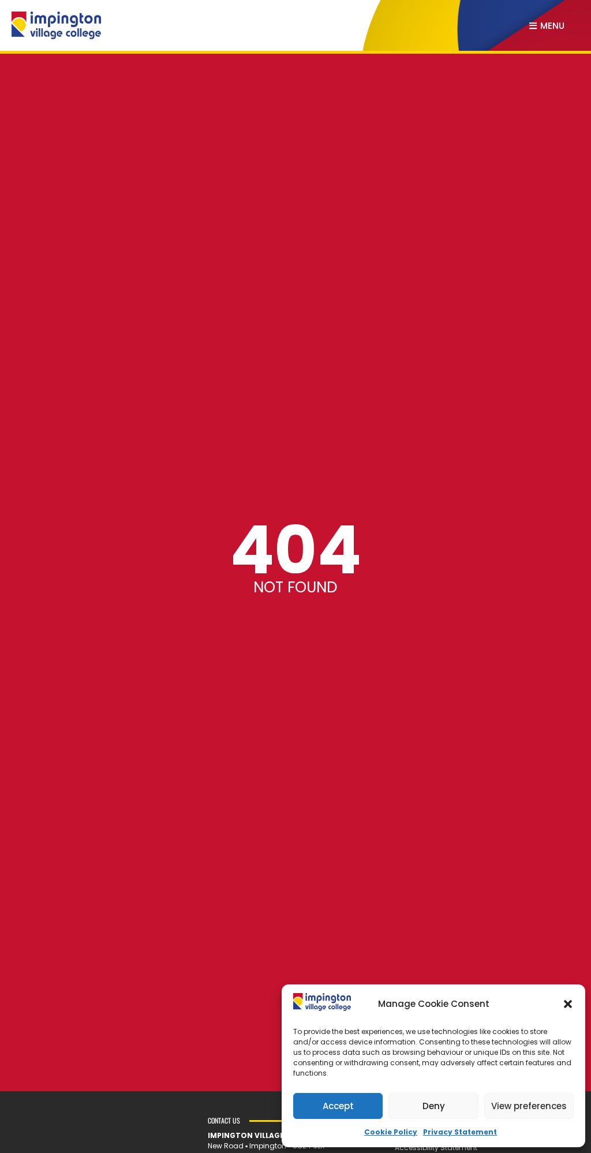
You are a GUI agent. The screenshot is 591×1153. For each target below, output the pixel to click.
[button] (568, 1004)
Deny (433, 1106)
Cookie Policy (390, 1132)
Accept (338, 1106)
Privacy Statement (460, 1132)
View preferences (529, 1106)
